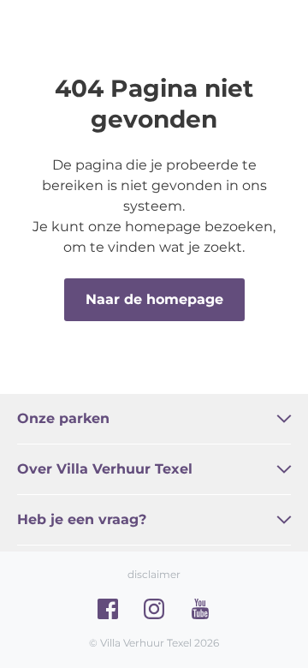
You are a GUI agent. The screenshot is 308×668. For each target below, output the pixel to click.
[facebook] (108, 609)
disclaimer (154, 574)
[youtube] (200, 609)
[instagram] (154, 609)
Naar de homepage (154, 299)
